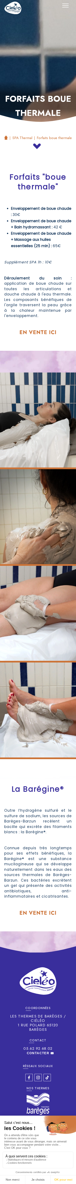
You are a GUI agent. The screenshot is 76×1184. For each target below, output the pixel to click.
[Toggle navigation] (65, 5)
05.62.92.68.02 (38, 1048)
